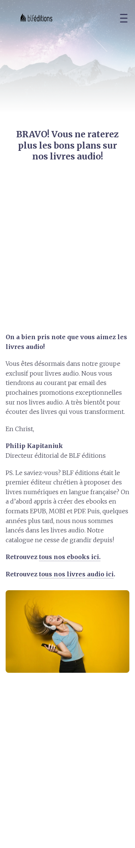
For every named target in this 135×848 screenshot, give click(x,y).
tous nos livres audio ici (76, 574)
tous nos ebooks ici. (69, 557)
